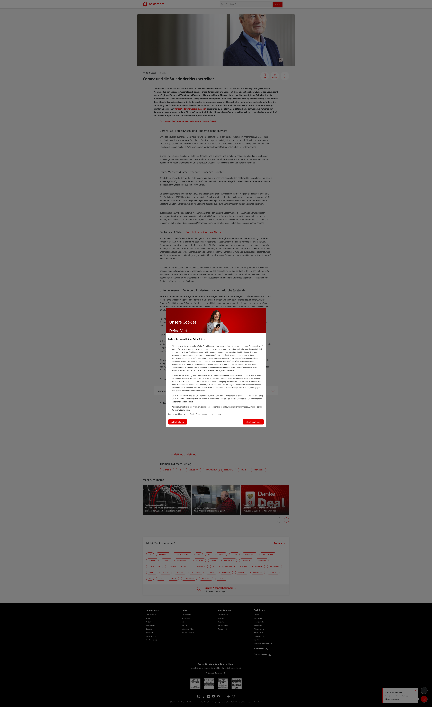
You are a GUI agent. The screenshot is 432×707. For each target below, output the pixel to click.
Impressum (216, 414)
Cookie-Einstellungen (198, 414)
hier (207, 352)
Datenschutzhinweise (176, 414)
